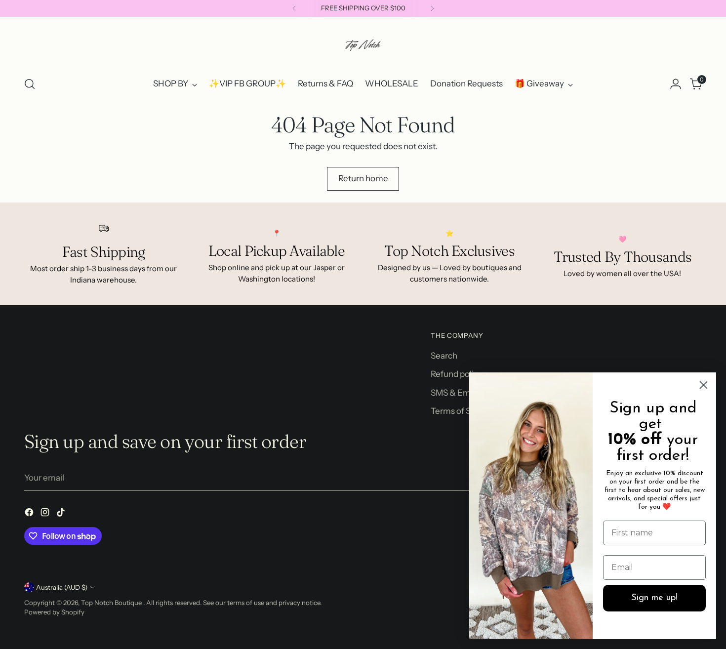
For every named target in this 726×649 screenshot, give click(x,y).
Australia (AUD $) (61, 587)
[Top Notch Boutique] (363, 45)
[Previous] (294, 8)
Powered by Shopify (54, 612)
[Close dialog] (703, 385)
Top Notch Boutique (112, 603)
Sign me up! (654, 598)
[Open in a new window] (30, 514)
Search (444, 356)
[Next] (432, 8)
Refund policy (457, 374)
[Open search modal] (30, 84)
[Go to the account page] (676, 84)
